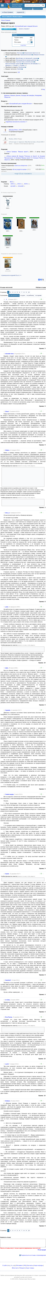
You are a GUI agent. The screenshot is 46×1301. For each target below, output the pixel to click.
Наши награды (38, 1265)
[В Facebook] (41, 279)
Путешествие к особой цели (24, 62)
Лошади (23, 95)
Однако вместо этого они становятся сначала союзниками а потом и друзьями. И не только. (22, 649)
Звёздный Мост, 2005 (15, 130)
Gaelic (7, 874)
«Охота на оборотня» (20, 165)
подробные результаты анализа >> (16, 122)
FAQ (25, 1265)
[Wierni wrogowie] (7, 267)
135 (19, 72)
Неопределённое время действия (26, 60)
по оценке (38, 295)
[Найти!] (43, 5)
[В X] (43, 279)
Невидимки (38, 95)
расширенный (38, 8)
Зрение (18, 95)
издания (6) (20, 12)
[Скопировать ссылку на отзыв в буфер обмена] (4, 299)
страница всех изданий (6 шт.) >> (11, 275)
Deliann (7, 1101)
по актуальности (14, 295)
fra (11, 1265)
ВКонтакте (15, 1268)
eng (9, 1265)
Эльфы (15, 65)
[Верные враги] (8, 225)
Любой (19, 69)
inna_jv (7, 513)
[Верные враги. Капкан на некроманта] (7, 206)
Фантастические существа (13, 63)
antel (6, 607)
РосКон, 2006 (13, 139)
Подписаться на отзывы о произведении (33, 1255)
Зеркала (12, 95)
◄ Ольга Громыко (7, 12)
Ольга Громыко (5, 20)
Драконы (8, 65)
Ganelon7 (8, 980)
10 (29, 292)
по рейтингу (30, 295)
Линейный (21, 67)
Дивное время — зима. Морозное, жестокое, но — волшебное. (21, 879)
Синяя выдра (9, 794)
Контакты (30, 1265)
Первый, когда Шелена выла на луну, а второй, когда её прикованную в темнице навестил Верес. (19, 1029)
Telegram (22, 1268)
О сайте (4, 1265)
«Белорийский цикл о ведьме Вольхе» (26, 26)
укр (14, 1265)
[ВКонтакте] (39, 279)
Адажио (7, 710)
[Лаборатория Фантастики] (8, 6)
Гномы (22, 65)
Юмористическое (39, 54)
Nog (43, 89)
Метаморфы (30, 95)
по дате (22, 295)
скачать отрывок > (24, 29)
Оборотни (7, 97)
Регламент (19, 1265)
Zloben (7, 450)
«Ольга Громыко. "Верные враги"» (17, 151)
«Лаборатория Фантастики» (27, 1279)
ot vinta (7, 1000)
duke (6, 668)
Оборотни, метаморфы (31, 63)
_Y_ (6, 299)
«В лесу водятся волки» (19, 169)
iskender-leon (9, 353)
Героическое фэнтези (31, 53)
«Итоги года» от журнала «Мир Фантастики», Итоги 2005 (26, 142)
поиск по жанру (27, 8)
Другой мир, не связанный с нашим (26, 58)
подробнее (23, 45)
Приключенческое (25, 54)
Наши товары (30, 1268)
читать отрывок (8, 28)
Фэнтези (19, 53)
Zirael (7, 411)
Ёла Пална (8, 1017)
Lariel (7, 1064)
